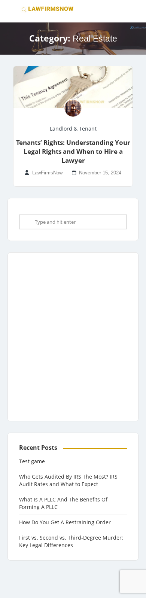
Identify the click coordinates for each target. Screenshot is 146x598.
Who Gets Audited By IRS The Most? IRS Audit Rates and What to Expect (68, 480)
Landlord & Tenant (73, 128)
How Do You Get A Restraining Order (65, 522)
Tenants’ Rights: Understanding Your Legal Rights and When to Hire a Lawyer (73, 151)
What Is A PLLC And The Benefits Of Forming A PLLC (63, 503)
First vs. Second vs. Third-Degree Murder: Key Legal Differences (71, 541)
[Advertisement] (73, 337)
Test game (32, 461)
